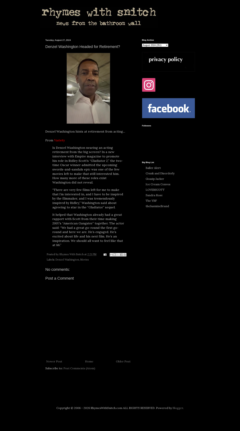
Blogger (178, 408)
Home (89, 361)
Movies (84, 259)
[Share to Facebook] (121, 254)
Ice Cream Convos (158, 184)
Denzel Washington (67, 259)
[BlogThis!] (114, 254)
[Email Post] (104, 254)
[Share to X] (118, 254)
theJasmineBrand (157, 206)
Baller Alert (153, 168)
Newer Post (54, 361)
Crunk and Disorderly (160, 173)
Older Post (123, 361)
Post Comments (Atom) (79, 368)
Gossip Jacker (155, 179)
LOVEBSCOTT (155, 189)
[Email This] (111, 254)
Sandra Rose (154, 195)
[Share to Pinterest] (125, 254)
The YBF (151, 200)
